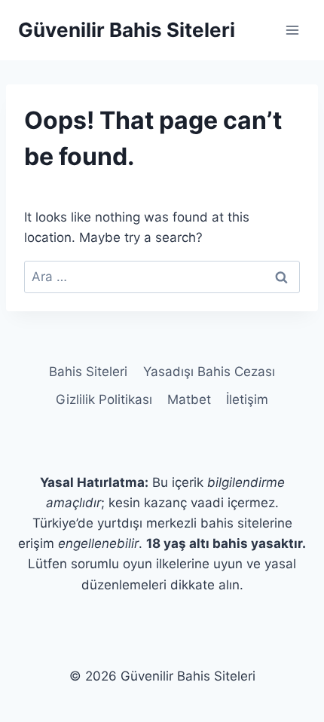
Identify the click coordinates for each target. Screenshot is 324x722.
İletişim (247, 399)
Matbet (189, 399)
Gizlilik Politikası (104, 399)
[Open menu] (292, 29)
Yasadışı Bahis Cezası (209, 371)
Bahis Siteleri (88, 371)
